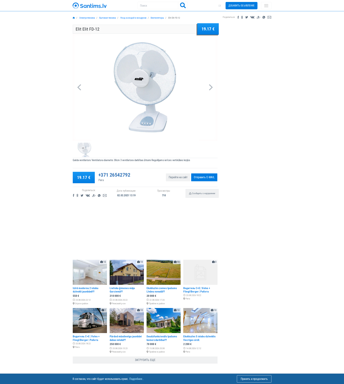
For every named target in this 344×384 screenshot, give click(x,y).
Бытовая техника (107, 17)
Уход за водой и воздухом (133, 17)
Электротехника (87, 17)
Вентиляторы (157, 17)
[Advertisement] (145, 232)
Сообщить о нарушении (203, 193)
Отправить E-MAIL (204, 177)
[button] (79, 87)
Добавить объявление (241, 5)
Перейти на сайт (178, 177)
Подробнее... (136, 379)
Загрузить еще (145, 360)
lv (220, 5)
